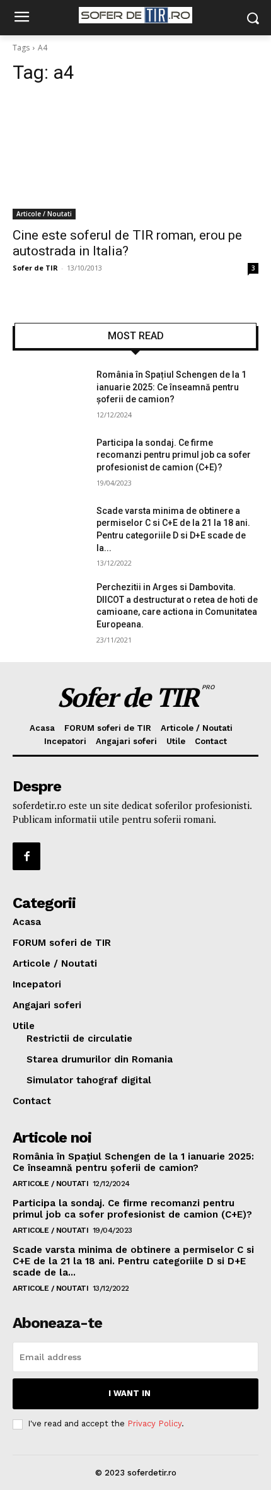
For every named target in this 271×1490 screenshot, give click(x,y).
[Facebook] (26, 856)
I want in (129, 1393)
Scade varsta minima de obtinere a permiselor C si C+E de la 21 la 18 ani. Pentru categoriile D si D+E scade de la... (133, 1261)
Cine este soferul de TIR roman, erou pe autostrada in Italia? (127, 243)
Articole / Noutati (44, 213)
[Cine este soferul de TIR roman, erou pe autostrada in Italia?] (135, 157)
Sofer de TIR (35, 267)
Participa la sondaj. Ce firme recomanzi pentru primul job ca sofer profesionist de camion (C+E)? (173, 455)
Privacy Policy (154, 1423)
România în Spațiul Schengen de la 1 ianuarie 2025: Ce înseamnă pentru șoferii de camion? (171, 387)
